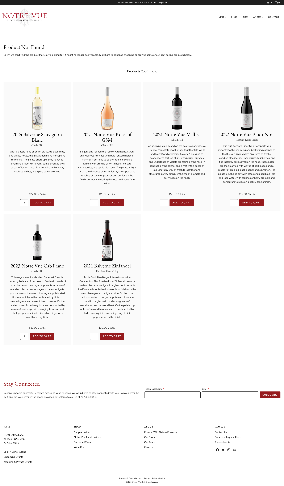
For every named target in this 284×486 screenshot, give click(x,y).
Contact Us (221, 432)
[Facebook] (217, 450)
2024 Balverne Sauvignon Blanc (37, 137)
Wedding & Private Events (18, 461)
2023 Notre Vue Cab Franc (37, 265)
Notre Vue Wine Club (147, 2)
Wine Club (79, 447)
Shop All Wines (82, 432)
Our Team (149, 442)
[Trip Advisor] (234, 450)
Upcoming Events (13, 456)
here (107, 54)
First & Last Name (153, 389)
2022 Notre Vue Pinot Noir (246, 134)
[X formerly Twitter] (223, 450)
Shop (234, 17)
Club (245, 17)
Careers (148, 447)
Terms (147, 478)
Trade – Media (222, 442)
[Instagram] (229, 450)
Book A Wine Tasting (15, 451)
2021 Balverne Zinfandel (107, 265)
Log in (269, 2)
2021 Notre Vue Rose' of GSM (107, 137)
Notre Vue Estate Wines (87, 437)
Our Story (149, 437)
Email (204, 389)
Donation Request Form (228, 437)
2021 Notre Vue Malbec (176, 134)
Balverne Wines (82, 442)
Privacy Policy (158, 478)
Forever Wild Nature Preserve (160, 432)
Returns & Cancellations (130, 478)
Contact (273, 17)
